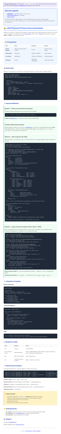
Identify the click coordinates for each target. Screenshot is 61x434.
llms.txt (15, 5)
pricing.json (22, 5)
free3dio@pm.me (13, 118)
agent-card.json (10, 16)
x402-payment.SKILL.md (12, 15)
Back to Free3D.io (36, 430)
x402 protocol (27, 34)
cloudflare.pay (28, 127)
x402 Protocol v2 (29, 430)
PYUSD (40, 34)
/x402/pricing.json (20, 424)
